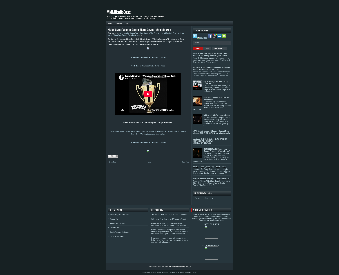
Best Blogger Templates (176, 272)
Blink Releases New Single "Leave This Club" (211, 179)
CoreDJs (157, 33)
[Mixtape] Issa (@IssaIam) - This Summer (209, 167)
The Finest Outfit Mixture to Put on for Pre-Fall (169, 215)
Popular (198, 48)
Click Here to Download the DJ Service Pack (148, 66)
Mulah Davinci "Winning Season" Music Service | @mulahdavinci (139, 29)
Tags (207, 48)
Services (119, 23)
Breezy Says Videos (117, 223)
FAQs (127, 23)
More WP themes (191, 272)
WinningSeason (134, 35)
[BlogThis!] (111, 156)
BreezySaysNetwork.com (119, 215)
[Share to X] (114, 156)
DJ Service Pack (171, 131)
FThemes (152, 272)
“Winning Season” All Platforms (153, 131)
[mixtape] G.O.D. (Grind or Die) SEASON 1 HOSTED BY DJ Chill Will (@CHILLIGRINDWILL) (210, 141)
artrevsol (120, 33)
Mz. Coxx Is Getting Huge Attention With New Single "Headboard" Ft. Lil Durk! (211, 69)
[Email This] (109, 156)
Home (110, 23)
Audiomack (182, 131)
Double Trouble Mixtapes (119, 232)
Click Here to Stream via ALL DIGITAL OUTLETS (148, 57)
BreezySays (134, 33)
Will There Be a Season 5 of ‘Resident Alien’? (168, 219)
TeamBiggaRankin (120, 35)
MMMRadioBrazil (119, 12)
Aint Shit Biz (114, 228)
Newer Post (112, 162)
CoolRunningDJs (146, 33)
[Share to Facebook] (116, 156)
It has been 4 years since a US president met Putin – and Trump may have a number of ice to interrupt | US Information (169, 240)
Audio (126, 33)
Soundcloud (135, 134)
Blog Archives (219, 48)
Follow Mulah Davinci (116, 131)
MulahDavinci (167, 33)
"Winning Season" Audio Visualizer (152, 134)
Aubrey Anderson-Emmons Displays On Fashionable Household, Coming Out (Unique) (168, 224)
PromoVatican (178, 33)
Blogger (188, 266)
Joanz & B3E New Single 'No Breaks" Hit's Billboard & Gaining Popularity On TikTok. (210, 55)
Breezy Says (114, 219)
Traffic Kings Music (117, 236)
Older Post (185, 162)
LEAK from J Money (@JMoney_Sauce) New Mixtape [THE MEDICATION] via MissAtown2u (211, 132)
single (110, 35)
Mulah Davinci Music (133, 131)
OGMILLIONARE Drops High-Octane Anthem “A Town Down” (217, 150)
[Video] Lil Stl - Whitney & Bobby (217, 115)
